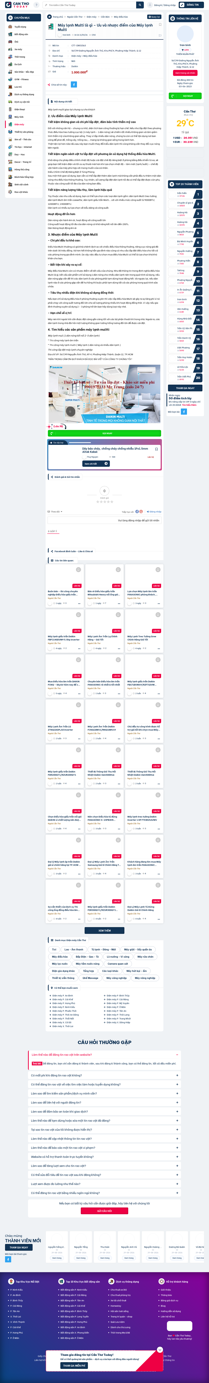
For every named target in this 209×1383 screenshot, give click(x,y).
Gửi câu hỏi (104, 1211)
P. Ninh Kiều (16, 1289)
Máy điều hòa (121, 16)
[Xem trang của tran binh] (50, 648)
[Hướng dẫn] (36, 5)
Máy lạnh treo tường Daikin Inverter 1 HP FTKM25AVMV (142, 818)
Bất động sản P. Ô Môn (72, 1337)
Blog (163, 1305)
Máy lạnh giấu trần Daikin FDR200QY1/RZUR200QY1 (62, 773)
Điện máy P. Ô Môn (116, 1007)
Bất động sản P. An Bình (73, 1327)
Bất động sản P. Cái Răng (73, 1295)
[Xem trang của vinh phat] (50, 603)
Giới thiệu (166, 1289)
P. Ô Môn (14, 1337)
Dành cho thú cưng (120, 1327)
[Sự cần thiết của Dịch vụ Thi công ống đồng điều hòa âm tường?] (65, 893)
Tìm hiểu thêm (189, 405)
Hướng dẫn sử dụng (171, 1311)
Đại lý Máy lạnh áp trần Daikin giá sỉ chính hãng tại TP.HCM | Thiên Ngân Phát (64, 863)
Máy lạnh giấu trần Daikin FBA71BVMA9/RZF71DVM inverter (141, 683)
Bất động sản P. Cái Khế (73, 1305)
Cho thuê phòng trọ (121, 1295)
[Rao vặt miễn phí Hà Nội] (185, 156)
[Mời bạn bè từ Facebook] (184, 412)
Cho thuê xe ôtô (119, 1289)
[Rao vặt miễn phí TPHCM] (185, 166)
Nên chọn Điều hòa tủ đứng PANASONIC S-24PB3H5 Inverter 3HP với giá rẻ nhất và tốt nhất (104, 818)
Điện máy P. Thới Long (118, 1014)
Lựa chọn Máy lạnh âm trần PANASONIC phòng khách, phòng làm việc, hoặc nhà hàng (142, 593)
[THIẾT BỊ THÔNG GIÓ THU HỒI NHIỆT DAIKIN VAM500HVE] (104, 757)
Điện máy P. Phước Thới (64, 1010)
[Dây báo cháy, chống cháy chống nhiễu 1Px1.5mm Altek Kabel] (63, 457)
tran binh (185, 45)
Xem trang (56, 1258)
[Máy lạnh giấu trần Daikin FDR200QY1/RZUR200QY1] (65, 757)
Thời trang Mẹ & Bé (120, 1332)
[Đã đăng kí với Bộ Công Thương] (179, 1330)
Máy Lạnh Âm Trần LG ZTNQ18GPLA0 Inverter (60, 728)
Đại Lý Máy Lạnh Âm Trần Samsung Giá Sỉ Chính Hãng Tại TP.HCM (104, 863)
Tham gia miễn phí (74, 1365)
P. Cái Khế (15, 1327)
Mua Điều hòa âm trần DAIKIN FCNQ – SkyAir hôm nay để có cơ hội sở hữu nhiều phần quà (64, 683)
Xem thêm (105, 930)
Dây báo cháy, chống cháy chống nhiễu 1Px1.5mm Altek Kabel (115, 450)
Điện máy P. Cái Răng (118, 999)
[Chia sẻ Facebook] (74, 84)
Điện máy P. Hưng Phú (63, 1003)
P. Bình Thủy (16, 1300)
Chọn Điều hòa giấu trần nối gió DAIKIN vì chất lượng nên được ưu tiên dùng (65, 818)
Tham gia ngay (185, 388)
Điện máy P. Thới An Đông (65, 1014)
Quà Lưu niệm (118, 1321)
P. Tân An (15, 1311)
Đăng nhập (155, 511)
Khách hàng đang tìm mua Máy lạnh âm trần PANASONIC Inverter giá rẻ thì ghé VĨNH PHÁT (144, 863)
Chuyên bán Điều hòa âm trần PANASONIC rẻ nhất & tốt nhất (104, 683)
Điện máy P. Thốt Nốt (63, 1018)
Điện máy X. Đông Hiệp (118, 1022)
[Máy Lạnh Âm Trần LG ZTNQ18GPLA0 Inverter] (65, 712)
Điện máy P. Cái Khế (62, 999)
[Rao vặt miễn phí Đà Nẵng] (185, 176)
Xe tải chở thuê (118, 1300)
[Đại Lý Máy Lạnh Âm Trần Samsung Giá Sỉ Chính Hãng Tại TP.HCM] (104, 847)
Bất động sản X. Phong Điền (75, 1332)
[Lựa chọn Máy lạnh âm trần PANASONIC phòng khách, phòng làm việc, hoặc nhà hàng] (144, 577)
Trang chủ (58, 16)
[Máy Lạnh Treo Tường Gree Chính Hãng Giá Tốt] (144, 622)
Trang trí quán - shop (121, 1316)
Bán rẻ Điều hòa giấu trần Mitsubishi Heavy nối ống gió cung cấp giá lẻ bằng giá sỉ (103, 593)
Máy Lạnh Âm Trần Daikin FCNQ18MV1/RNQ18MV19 (102, 728)
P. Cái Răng (16, 1305)
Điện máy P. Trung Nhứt (119, 1018)
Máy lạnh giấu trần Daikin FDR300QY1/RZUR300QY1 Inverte (102, 908)
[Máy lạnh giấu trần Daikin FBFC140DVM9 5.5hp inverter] (65, 622)
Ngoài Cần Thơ (74, 16)
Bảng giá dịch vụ (169, 1300)
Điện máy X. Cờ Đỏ (61, 1022)
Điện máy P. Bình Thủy (118, 995)
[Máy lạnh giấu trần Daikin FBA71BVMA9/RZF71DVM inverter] (144, 667)
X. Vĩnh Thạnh (17, 1321)
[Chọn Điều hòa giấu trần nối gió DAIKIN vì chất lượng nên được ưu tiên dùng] (65, 802)
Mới (73, 61)
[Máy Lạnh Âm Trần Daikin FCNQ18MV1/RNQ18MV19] (104, 712)
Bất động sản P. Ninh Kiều (74, 1289)
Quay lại (154, 17)
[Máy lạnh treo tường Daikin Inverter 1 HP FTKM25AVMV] (144, 802)
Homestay (116, 1305)
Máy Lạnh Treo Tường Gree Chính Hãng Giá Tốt (141, 638)
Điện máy (92, 16)
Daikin (74, 66)
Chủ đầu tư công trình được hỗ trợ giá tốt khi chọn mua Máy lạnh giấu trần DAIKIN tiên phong (143, 728)
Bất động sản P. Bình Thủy (74, 1311)
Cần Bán (105, 16)
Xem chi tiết (91, 463)
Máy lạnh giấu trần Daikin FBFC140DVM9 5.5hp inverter (64, 638)
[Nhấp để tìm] (140, 5)
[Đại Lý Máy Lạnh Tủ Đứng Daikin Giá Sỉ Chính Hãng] (144, 893)
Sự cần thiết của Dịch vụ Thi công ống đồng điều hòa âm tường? (63, 908)
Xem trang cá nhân (185, 72)
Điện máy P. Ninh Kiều (63, 1007)
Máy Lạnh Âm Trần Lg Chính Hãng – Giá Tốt (102, 638)
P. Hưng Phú (16, 1332)
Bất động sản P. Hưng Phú (74, 1321)
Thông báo (166, 1295)
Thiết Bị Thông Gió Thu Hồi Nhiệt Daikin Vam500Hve (102, 773)
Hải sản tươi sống (120, 1311)
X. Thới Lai (15, 1316)
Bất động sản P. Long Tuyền (75, 1316)
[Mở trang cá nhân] (173, 194)
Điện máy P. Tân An (116, 1010)
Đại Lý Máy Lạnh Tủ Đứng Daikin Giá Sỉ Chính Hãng (140, 908)
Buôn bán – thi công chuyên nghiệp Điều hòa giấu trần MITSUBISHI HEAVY (63, 593)
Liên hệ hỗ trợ (168, 1316)
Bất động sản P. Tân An (72, 1300)
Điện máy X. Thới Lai (62, 1026)
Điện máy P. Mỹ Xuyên (118, 1003)
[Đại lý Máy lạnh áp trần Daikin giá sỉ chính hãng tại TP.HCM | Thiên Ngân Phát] (65, 847)
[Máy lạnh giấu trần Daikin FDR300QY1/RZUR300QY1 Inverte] (104, 893)
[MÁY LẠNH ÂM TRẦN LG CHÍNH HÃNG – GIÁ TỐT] (104, 622)
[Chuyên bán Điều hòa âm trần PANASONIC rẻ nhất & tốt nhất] (104, 667)
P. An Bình (15, 1295)
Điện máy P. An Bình (62, 995)
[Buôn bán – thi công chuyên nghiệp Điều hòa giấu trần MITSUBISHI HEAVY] (65, 577)
